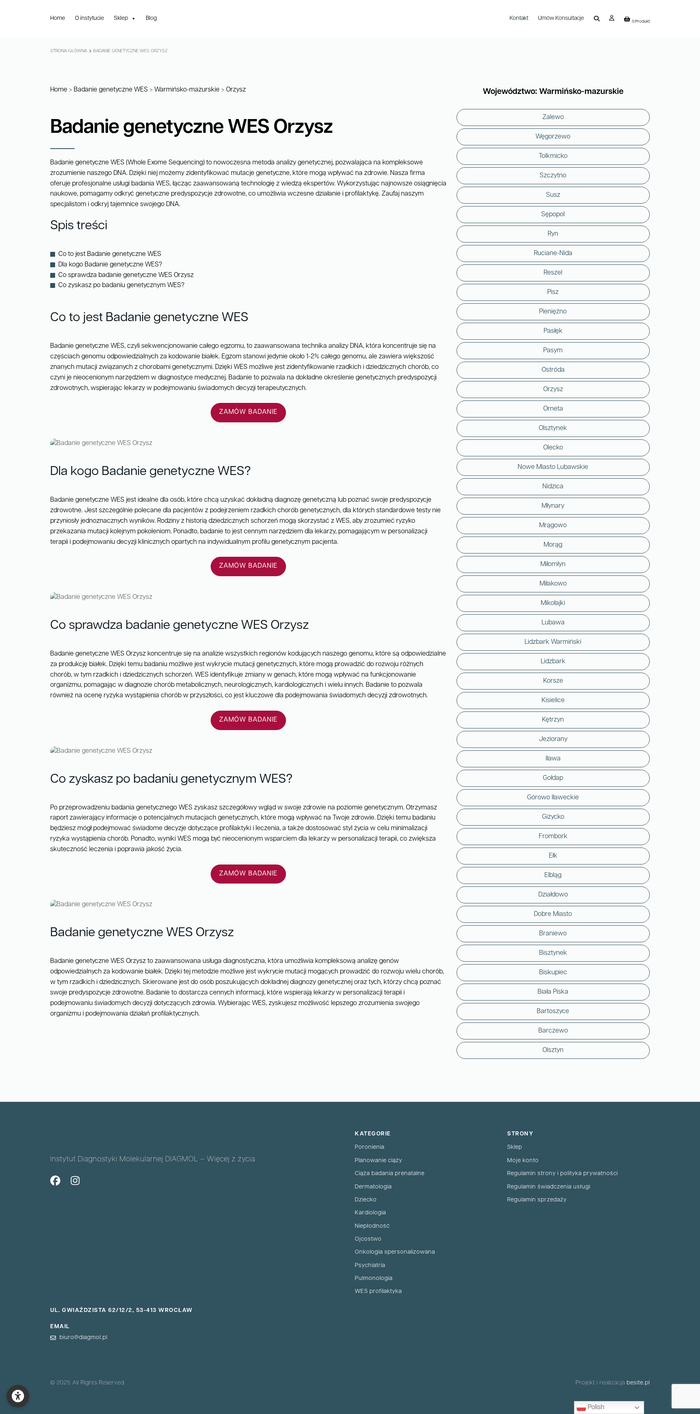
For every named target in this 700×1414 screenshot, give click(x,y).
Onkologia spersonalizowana (395, 1252)
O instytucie (89, 18)
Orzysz (236, 90)
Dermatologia (373, 1187)
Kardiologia (370, 1213)
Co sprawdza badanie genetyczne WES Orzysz (126, 275)
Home (57, 18)
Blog (151, 18)
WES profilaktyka (378, 1291)
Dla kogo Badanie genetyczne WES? (110, 265)
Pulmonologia (374, 1279)
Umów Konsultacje (561, 18)
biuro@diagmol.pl (83, 1338)
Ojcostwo (368, 1239)
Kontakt (519, 18)
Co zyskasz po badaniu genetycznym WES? (121, 285)
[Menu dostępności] (17, 1396)
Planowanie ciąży (378, 1161)
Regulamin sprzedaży (537, 1200)
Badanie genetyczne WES (111, 90)
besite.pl (638, 1383)
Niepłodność (372, 1226)
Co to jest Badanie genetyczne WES (109, 254)
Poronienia (369, 1147)
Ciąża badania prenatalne (390, 1174)
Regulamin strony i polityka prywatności (562, 1174)
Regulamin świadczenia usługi (548, 1187)
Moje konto (523, 1161)
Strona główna (68, 51)
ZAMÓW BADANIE (248, 412)
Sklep (121, 18)
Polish (595, 1407)
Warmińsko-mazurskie (187, 90)
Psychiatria (370, 1266)
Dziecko (366, 1200)
